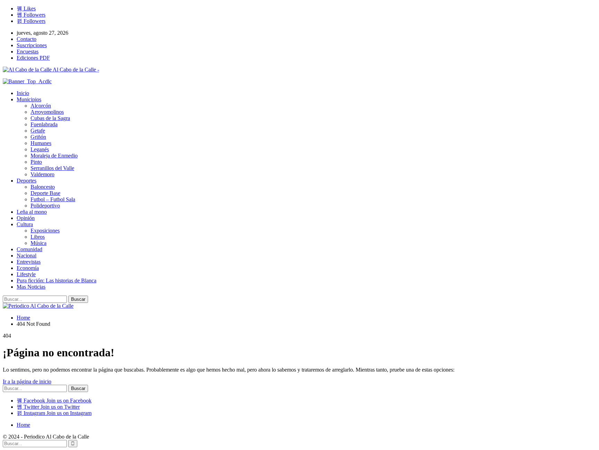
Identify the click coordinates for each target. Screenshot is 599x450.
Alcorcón (41, 106)
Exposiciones (45, 231)
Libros (38, 237)
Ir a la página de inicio (27, 381)
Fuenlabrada (44, 124)
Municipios (29, 99)
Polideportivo (45, 206)
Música (38, 243)
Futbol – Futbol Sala (53, 199)
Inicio (23, 93)
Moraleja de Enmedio (54, 156)
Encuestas (27, 51)
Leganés (40, 149)
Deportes (26, 181)
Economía (28, 268)
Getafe (38, 131)
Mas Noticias (31, 287)
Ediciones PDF (33, 58)
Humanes (41, 143)
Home (23, 425)
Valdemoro (42, 174)
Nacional (26, 255)
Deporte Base (45, 193)
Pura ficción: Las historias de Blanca (56, 280)
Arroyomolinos (47, 112)
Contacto (26, 39)
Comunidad (29, 249)
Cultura (25, 224)
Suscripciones (32, 45)
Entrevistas (29, 262)
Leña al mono (32, 212)
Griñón (38, 137)
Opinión (26, 218)
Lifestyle (26, 274)
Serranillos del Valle (52, 168)
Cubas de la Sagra (50, 118)
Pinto (36, 162)
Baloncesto (43, 187)
